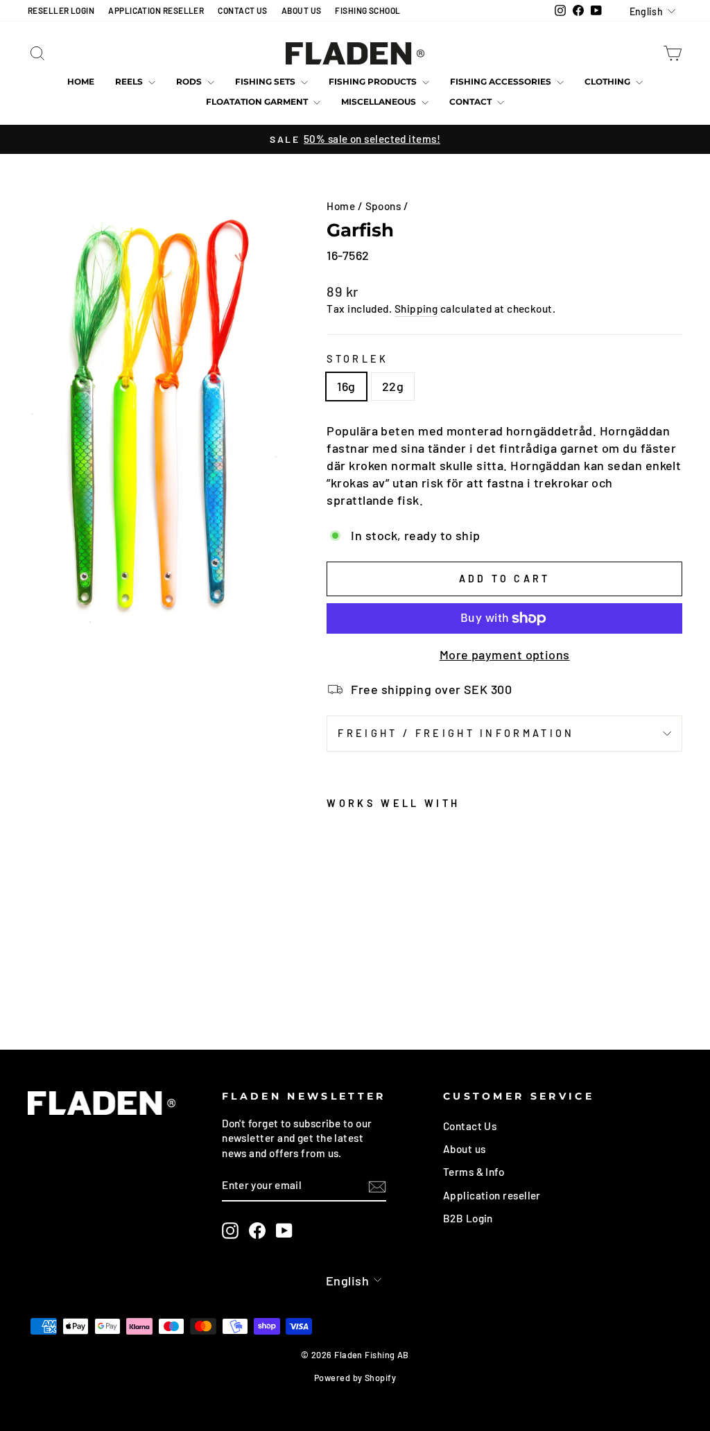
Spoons (383, 206)
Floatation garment (258, 101)
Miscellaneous (379, 101)
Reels (130, 81)
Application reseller (492, 1195)
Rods (190, 81)
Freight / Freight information (456, 733)
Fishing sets (266, 81)
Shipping (416, 308)
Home (80, 81)
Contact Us (470, 1126)
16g (346, 386)
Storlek (357, 359)
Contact (471, 101)
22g (393, 386)
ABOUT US (302, 10)
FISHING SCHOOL (367, 10)
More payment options (505, 654)
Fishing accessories (501, 81)
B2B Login (468, 1218)
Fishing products (374, 81)
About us (464, 1149)
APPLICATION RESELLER (156, 10)
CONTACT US (243, 10)
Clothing (608, 81)
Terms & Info (473, 1171)
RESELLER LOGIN (61, 10)
